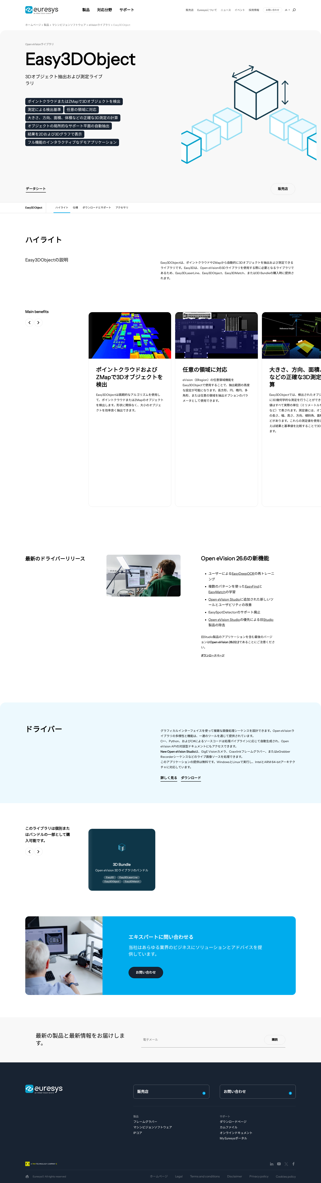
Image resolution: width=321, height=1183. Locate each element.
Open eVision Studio (224, 599)
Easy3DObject (121, 25)
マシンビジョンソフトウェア (69, 25)
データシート (36, 189)
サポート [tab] (126, 10)
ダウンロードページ (233, 1122)
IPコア (137, 1133)
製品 (46, 25)
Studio (268, 620)
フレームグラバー (145, 1122)
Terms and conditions (205, 1176)
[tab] (62, 207)
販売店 (190, 10)
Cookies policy (286, 1176)
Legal (179, 1176)
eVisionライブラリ (99, 25)
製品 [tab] (86, 10)
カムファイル (228, 1127)
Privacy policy (258, 1176)
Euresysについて (207, 10)
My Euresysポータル (233, 1138)
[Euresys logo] (43, 1089)
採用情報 (254, 10)
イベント (240, 10)
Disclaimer (234, 1176)
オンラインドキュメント (236, 1133)
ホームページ (33, 25)
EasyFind (252, 586)
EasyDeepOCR (243, 574)
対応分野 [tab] (104, 10)
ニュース (226, 10)
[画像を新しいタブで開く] (130, 335)
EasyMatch (217, 592)
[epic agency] (27, 1176)
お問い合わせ (272, 10)
